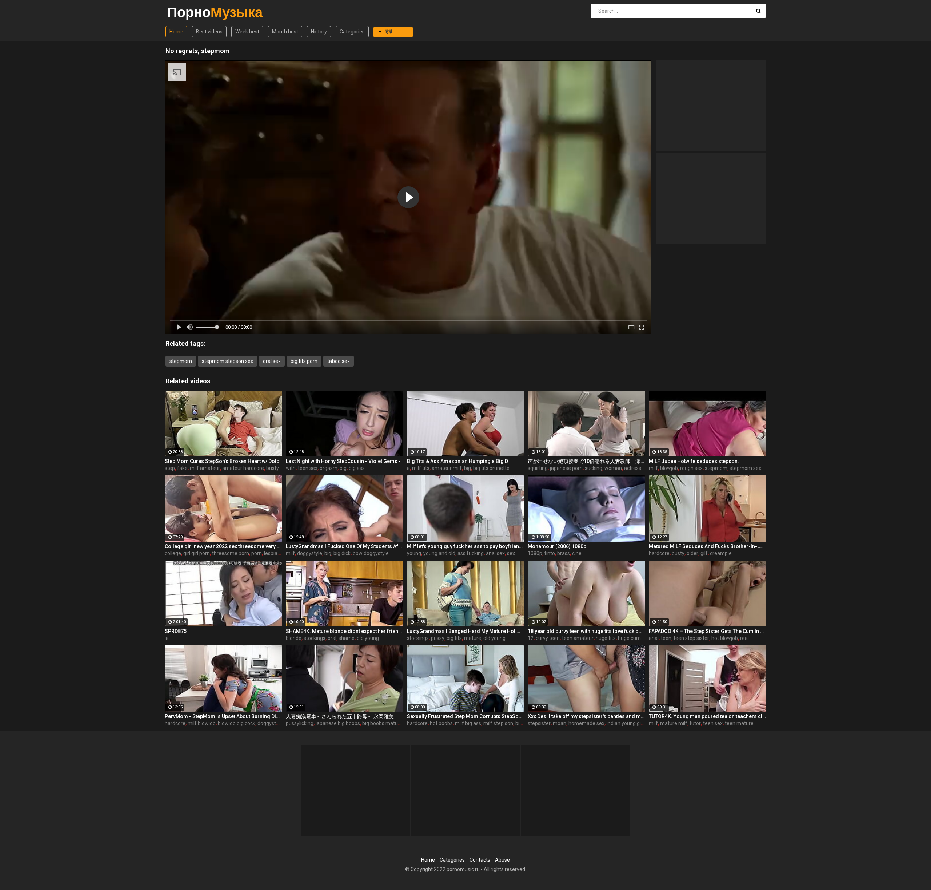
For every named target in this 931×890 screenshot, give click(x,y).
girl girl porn (196, 553)
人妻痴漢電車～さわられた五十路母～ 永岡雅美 (340, 716)
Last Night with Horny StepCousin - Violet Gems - (343, 461)
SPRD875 (176, 631)
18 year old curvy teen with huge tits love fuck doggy (586, 631)
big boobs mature (382, 723)
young (414, 553)
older (692, 553)
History (319, 32)
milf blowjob (202, 723)
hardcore (659, 553)
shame (347, 638)
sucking (593, 468)
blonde (293, 638)
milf (653, 468)
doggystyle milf (275, 723)
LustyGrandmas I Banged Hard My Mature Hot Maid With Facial (465, 631)
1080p (535, 553)
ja (167, 638)
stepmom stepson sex (227, 361)
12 (531, 638)
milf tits (420, 468)
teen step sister (691, 638)
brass (563, 553)
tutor (695, 723)
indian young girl (625, 723)
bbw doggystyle (371, 553)
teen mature (739, 723)
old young (368, 638)
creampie (721, 553)
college (173, 553)
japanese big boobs (338, 723)
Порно (186, 12)
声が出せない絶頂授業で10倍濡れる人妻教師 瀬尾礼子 (586, 461)
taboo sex (338, 361)
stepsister (539, 723)
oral (332, 638)
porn (256, 553)
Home (176, 32)
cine (577, 553)
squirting (538, 468)
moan (559, 723)
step (170, 468)
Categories (352, 32)
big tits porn (304, 361)
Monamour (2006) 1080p (557, 546)
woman (613, 468)
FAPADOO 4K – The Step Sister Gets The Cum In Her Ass (707, 631)
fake (182, 468)
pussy (437, 638)
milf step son (498, 723)
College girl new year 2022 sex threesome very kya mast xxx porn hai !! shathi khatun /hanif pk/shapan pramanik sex (223, 546)
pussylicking (299, 723)
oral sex (272, 361)
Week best (247, 32)
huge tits (606, 638)
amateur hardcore (243, 468)
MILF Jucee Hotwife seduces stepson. (694, 461)
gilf (704, 553)
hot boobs (441, 723)
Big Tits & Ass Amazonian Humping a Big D (457, 461)
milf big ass (468, 723)
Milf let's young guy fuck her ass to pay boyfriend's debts (465, 546)
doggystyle (309, 553)
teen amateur (578, 638)
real (744, 638)
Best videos (209, 32)
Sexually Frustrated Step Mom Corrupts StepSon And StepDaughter (465, 716)
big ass (357, 468)
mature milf (673, 723)
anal (654, 638)
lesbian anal (277, 553)
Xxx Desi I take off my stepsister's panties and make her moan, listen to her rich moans (586, 716)
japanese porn (566, 468)
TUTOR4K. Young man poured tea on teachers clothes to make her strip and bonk (707, 716)
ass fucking (470, 553)
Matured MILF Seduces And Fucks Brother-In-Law (707, 546)
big (343, 468)
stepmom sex (745, 468)
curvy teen (548, 638)
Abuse (502, 860)
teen (666, 638)
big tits (454, 638)
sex (511, 553)
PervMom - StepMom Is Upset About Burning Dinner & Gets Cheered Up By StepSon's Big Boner (223, 716)
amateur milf (447, 468)
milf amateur (205, 468)
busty (272, 468)
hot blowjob (724, 638)
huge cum (629, 638)
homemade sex (586, 723)
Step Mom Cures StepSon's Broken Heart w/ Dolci (223, 461)
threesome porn (230, 553)
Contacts (480, 860)
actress (632, 468)
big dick (342, 553)
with (291, 468)
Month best (285, 32)
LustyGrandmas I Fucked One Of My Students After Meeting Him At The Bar (344, 546)
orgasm (328, 468)
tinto (549, 553)
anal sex (495, 553)
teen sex (307, 468)
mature (472, 638)
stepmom (180, 361)
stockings (314, 638)
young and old (439, 553)
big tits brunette (491, 468)
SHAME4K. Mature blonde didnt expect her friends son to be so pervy (344, 631)
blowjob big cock (236, 723)
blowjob (669, 468)
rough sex (691, 468)
